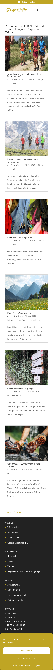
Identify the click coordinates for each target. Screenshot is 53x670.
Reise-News (21, 320)
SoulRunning (13, 590)
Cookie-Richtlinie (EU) (18, 543)
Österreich (11, 320)
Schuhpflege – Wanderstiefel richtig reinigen (23, 465)
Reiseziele (12, 556)
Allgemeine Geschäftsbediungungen (24, 571)
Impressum (38, 666)
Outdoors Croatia (15, 600)
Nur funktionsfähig (26, 658)
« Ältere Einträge (13, 512)
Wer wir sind (13, 527)
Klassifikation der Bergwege (20, 388)
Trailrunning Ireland (16, 595)
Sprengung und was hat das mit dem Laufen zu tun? (24, 75)
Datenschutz (28, 666)
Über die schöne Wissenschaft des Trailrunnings (22, 160)
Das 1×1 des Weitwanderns (19, 313)
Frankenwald (13, 585)
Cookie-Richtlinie (17, 666)
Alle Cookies (27, 650)
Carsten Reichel (17, 79)
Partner (10, 566)
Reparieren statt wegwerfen (19, 237)
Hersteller (11, 561)
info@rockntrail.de (14, 629)
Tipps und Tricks (35, 320)
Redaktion (15, 469)
